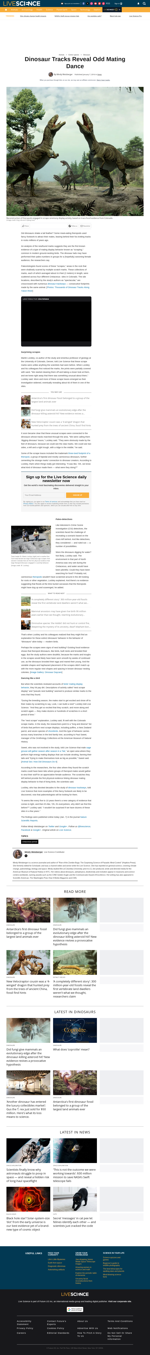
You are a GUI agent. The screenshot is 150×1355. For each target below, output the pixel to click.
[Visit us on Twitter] (87, 3)
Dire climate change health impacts (33, 16)
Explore (97, 9)
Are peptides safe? (94, 16)
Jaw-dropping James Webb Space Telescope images (85, 1261)
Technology (85, 9)
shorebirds (53, 731)
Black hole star (115, 16)
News (99, 74)
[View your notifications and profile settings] (138, 3)
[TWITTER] (27, 855)
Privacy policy (25, 1328)
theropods (37, 577)
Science (49, 9)
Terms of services (51, 502)
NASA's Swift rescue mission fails (67, 16)
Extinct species (74, 55)
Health (39, 9)
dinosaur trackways (57, 284)
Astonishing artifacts (56, 1270)
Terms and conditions (120, 1321)
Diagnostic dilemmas (56, 1266)
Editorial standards (58, 1333)
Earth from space (55, 1263)
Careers (21, 1333)
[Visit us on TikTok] (103, 3)
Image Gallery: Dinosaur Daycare (46, 672)
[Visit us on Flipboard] (99, 3)
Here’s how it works (103, 80)
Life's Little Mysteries (56, 1259)
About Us (82, 1321)
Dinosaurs (86, 55)
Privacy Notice (28, 504)
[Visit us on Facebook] (83, 3)
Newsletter (86, 226)
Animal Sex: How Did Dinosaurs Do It (39, 762)
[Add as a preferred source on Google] (75, 1309)
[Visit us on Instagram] (91, 3)
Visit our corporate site (119, 1301)
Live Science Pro (135, 16)
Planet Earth (61, 9)
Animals (14, 9)
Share (27, 226)
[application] (56, 321)
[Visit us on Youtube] (95, 3)
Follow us (74, 226)
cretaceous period (29, 842)
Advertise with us (87, 1328)
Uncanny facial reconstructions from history (83, 1281)
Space (73, 9)
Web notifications (118, 1328)
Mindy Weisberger (65, 74)
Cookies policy (55, 1328)
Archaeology (27, 9)
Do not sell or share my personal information (120, 1336)
